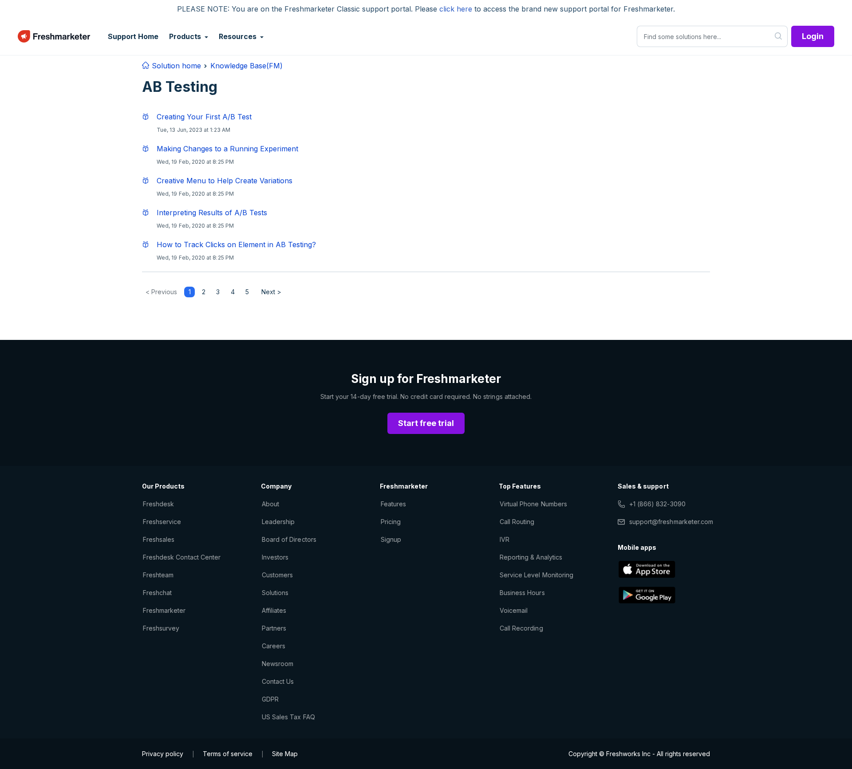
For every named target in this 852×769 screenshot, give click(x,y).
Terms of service (227, 753)
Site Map (285, 753)
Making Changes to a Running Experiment (227, 148)
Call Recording (521, 628)
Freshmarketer (164, 610)
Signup (391, 539)
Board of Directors (289, 539)
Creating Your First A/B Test (204, 116)
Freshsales (158, 539)
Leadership (278, 521)
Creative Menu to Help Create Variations (224, 180)
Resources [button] (238, 36)
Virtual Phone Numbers (533, 504)
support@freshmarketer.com (671, 521)
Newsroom (277, 663)
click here (455, 8)
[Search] (778, 36)
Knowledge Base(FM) (246, 65)
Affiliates (274, 610)
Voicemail (514, 610)
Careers (273, 646)
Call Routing (517, 521)
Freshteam (158, 575)
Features (393, 504)
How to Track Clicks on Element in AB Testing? (236, 244)
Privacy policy (162, 753)
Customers (277, 575)
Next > (271, 292)
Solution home (175, 65)
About (270, 504)
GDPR (270, 699)
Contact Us (278, 681)
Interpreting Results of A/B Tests (212, 212)
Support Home (133, 36)
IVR (504, 539)
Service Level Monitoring (536, 575)
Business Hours (522, 592)
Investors (275, 557)
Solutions (275, 592)
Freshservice (162, 521)
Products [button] (186, 36)
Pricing (391, 521)
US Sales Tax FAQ (288, 717)
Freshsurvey (161, 628)
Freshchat (157, 592)
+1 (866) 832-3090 (657, 504)
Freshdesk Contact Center (182, 557)
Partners (274, 628)
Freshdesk (158, 504)
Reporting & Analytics (531, 557)
